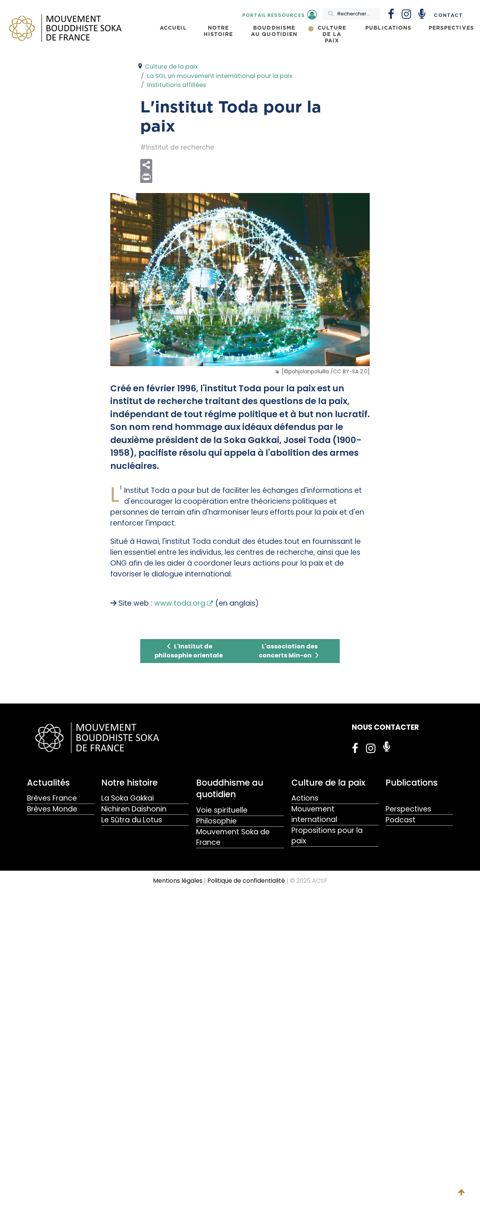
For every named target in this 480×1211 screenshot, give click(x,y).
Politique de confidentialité (246, 880)
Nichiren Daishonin (133, 809)
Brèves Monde (52, 809)
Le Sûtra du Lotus (131, 820)
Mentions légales (177, 880)
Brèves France (52, 798)
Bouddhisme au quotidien (229, 788)
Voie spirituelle (222, 810)
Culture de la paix (328, 783)
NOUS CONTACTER (385, 727)
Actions (304, 798)
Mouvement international (314, 814)
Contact (448, 15)
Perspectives (408, 809)
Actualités (48, 783)
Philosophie (216, 821)
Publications (412, 783)
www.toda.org (179, 603)
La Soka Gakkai (127, 798)
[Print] (255, 177)
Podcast (401, 820)
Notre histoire (129, 783)
